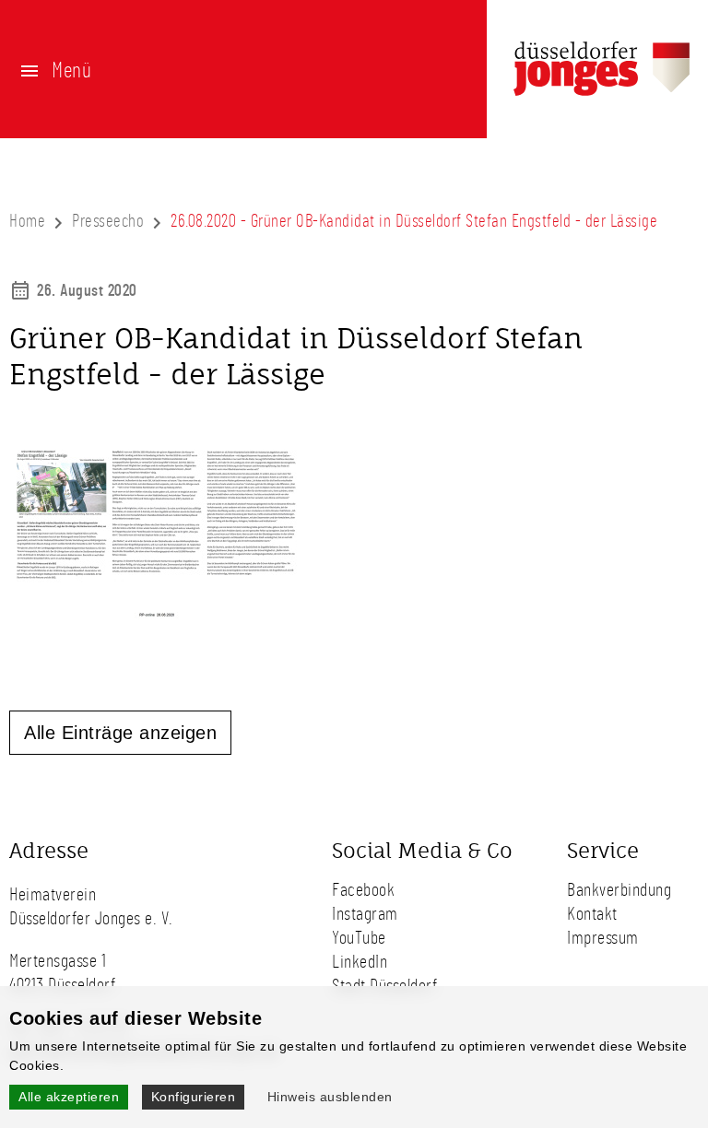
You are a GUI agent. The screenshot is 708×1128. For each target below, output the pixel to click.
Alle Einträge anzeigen (120, 733)
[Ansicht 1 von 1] (156, 615)
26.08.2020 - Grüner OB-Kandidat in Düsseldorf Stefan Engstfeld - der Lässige (414, 221)
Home (27, 221)
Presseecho (108, 221)
